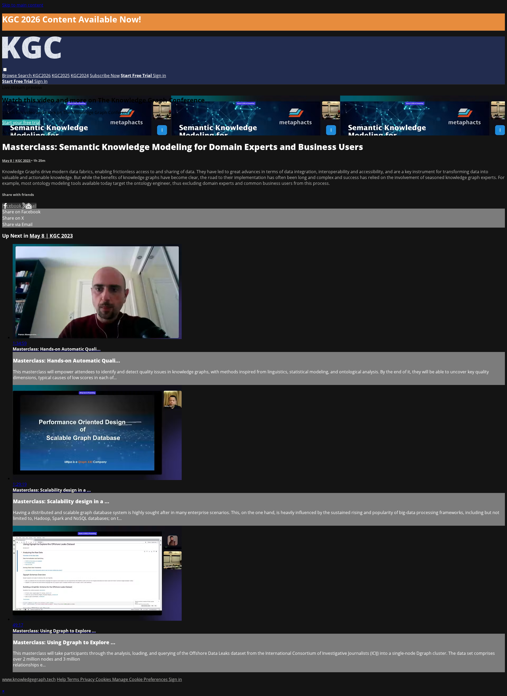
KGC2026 (42, 75)
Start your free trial (21, 122)
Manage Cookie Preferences (140, 679)
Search (25, 75)
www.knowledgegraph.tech (29, 679)
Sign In (41, 81)
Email (31, 206)
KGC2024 (80, 75)
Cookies (104, 679)
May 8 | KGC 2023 (16, 160)
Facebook (12, 206)
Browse (10, 75)
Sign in (159, 75)
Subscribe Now (105, 75)
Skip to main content (22, 5)
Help (62, 679)
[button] (5, 69)
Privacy (88, 679)
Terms (73, 679)
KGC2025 (61, 75)
